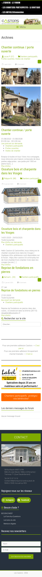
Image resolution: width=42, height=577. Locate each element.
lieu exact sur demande (10, 300)
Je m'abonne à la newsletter (21, 556)
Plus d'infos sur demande (11, 242)
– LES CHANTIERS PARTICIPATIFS (14, 7)
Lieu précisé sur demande (11, 143)
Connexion (19, 12)
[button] (21, 377)
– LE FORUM (15, 2)
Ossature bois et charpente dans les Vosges (18, 171)
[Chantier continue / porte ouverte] (21, 69)
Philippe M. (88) (10, 178)
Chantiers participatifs (28, 56)
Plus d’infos (5, 166)
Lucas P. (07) (9, 56)
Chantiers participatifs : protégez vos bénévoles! (21, 397)
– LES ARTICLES (7, 12)
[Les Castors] (21, 21)
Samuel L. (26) (9, 277)
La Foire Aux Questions (12, 516)
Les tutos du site (10, 520)
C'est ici (29, 354)
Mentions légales (10, 524)
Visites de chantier (22, 59)
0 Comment (20, 64)
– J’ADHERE (6, 2)
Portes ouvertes (7, 59)
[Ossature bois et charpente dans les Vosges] (21, 189)
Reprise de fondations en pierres (20, 290)
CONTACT (21, 437)
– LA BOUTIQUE (34, 7)
